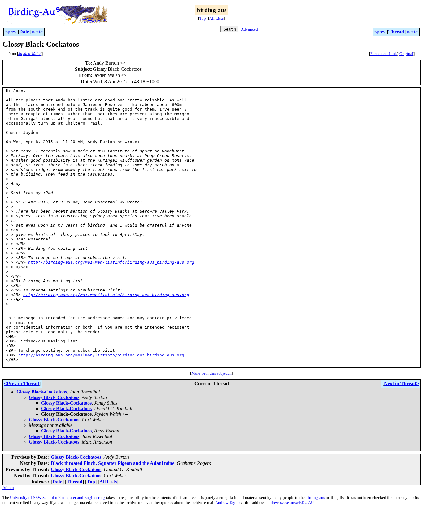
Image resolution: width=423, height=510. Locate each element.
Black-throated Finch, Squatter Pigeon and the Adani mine (112, 463)
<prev (10, 31)
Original (406, 53)
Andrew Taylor (227, 502)
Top (202, 18)
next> (37, 31)
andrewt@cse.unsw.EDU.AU (290, 502)
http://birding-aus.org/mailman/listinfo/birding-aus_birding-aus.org (111, 262)
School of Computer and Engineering (73, 497)
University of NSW (25, 497)
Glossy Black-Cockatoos (41, 391)
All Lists (216, 18)
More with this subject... (211, 373)
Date (24, 31)
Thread (396, 31)
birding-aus (315, 497)
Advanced (249, 29)
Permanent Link (383, 53)
